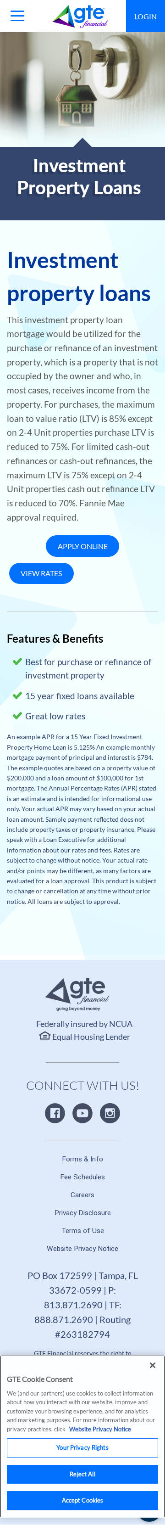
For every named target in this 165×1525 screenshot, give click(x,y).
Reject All (82, 1474)
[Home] (80, 16)
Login (145, 16)
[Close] (153, 1365)
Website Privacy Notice (100, 1429)
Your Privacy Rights (82, 1447)
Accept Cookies (83, 1500)
